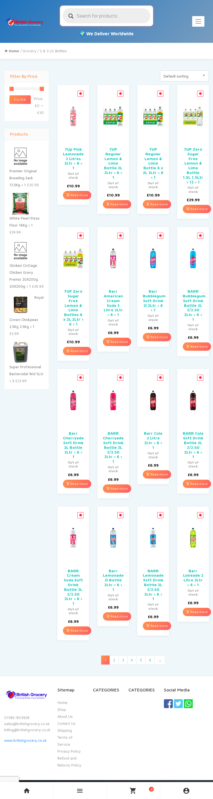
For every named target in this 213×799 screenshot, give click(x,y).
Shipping (64, 730)
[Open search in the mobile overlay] (106, 16)
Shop (61, 709)
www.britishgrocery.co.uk (25, 740)
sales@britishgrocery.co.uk (27, 723)
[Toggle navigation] (198, 21)
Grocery (29, 51)
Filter (20, 100)
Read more (79, 195)
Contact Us (66, 723)
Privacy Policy (69, 751)
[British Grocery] (24, 21)
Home (62, 702)
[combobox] (184, 75)
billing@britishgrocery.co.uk (27, 730)
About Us (65, 716)
